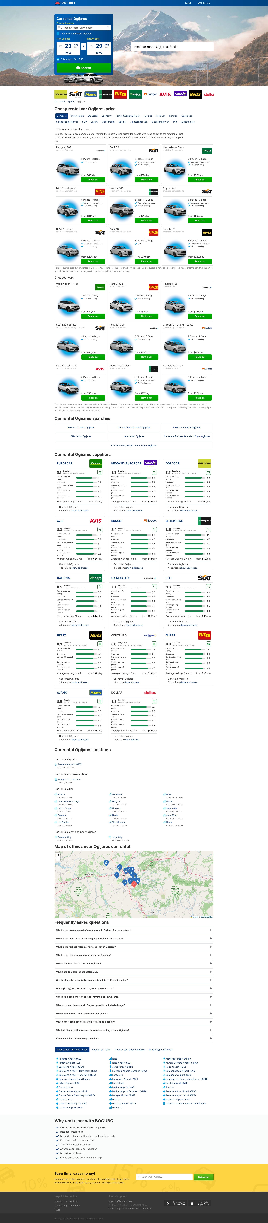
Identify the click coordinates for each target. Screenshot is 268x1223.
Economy (107, 115)
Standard (93, 115)
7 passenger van (139, 121)
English (188, 3)
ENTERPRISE (174, 520)
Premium (160, 115)
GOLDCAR (172, 463)
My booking (205, 3)
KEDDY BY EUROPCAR (126, 463)
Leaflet (195, 917)
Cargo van (186, 115)
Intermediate (77, 115)
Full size (148, 115)
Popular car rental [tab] (101, 1049)
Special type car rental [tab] (161, 1049)
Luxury (94, 121)
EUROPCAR (64, 463)
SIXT (169, 578)
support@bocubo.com (121, 1201)
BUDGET (117, 520)
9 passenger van (160, 121)
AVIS (60, 520)
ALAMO (62, 692)
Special (122, 121)
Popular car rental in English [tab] (130, 1049)
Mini (175, 121)
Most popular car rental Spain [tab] (72, 1049)
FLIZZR (170, 635)
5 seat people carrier (67, 121)
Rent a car (93, 179)
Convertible (108, 121)
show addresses (79, 510)
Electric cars (188, 121)
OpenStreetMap (207, 917)
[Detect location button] (108, 27)
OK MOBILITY (120, 578)
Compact (62, 115)
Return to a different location (76, 33)
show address (131, 682)
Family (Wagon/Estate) (128, 115)
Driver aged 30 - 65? (72, 59)
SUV (84, 121)
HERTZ (61, 635)
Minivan (173, 115)
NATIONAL (64, 578)
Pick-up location (65, 23)
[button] (130, 881)
